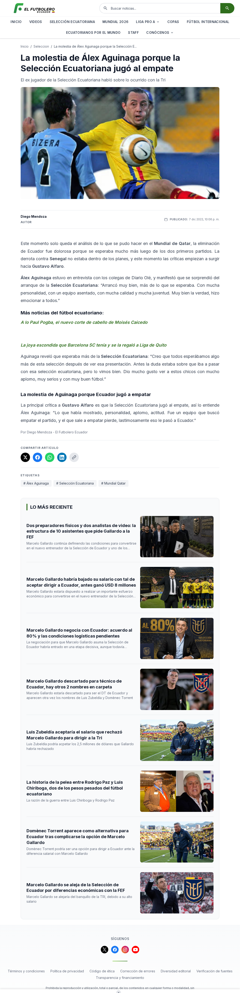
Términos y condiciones (26, 971)
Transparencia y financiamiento (120, 978)
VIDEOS (35, 22)
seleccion (41, 46)
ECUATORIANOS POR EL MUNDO (93, 32)
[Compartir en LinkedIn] (62, 457)
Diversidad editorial (176, 971)
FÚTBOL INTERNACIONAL (208, 22)
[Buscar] (227, 8)
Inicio (25, 46)
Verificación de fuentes (214, 971)
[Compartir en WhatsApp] (49, 457)
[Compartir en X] (25, 457)
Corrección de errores (137, 971)
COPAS (173, 22)
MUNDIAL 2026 (115, 22)
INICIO (16, 22)
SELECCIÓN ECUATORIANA (72, 22)
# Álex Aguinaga (36, 483)
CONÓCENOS (157, 32)
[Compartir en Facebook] (37, 457)
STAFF (133, 32)
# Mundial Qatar (113, 483)
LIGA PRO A (145, 22)
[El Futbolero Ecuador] (34, 8)
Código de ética (102, 971)
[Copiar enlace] (74, 457)
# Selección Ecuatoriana (75, 483)
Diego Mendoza (34, 216)
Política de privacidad (67, 971)
